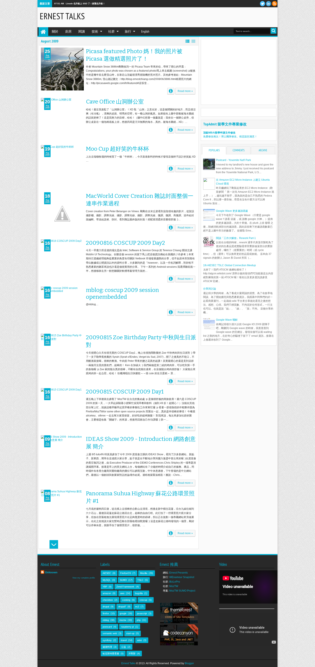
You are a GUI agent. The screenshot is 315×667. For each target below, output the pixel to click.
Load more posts (54, 544)
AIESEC (107, 573)
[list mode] (187, 41)
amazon (107, 593)
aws (122, 593)
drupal (106, 606)
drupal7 (122, 606)
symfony (107, 640)
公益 (123, 647)
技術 (95, 31)
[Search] (273, 31)
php (139, 620)
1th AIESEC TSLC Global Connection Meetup (229, 265)
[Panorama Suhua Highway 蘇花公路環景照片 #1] (62, 511)
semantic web (110, 633)
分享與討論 (209, 288)
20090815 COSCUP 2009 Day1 (125, 391)
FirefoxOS (125, 573)
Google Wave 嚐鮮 (227, 319)
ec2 (137, 606)
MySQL (107, 580)
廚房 (68, 31)
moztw (122, 620)
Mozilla (143, 573)
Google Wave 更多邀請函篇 (232, 210)
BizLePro (174, 581)
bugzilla (139, 593)
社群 (111, 31)
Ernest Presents (178, 572)
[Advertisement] (225, 17)
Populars (214, 150)
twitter (262, 3)
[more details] (170, 91)
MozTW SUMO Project (182, 590)
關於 (55, 31)
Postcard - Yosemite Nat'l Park (233, 160)
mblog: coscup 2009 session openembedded (122, 293)
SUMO (123, 580)
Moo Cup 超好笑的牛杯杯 (117, 148)
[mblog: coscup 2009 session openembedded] (62, 308)
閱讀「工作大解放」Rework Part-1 (236, 238)
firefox (106, 613)
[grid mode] (193, 41)
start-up (130, 633)
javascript (142, 613)
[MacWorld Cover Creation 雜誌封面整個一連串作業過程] (62, 213)
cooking (126, 600)
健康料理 (107, 647)
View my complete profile (83, 578)
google (123, 613)
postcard (107, 626)
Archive (263, 150)
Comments (238, 150)
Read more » (185, 91)
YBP (105, 586)
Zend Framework (125, 586)
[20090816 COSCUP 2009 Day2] (62, 260)
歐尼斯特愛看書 (111, 653)
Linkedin (268, 3)
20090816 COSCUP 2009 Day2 (125, 242)
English (145, 31)
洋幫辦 (131, 653)
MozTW (173, 586)
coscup (143, 600)
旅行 (128, 31)
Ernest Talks (62, 16)
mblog (106, 620)
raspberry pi (127, 626)
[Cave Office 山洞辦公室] (62, 119)
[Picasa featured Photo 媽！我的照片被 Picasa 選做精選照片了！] (62, 69)
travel (124, 640)
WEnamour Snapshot (181, 577)
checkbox (108, 600)
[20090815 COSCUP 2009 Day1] (62, 409)
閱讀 (81, 31)
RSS (274, 3)
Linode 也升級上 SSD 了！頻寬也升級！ (85, 3)
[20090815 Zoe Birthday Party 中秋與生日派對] (62, 355)
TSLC (140, 580)
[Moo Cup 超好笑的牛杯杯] (62, 166)
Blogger (189, 663)
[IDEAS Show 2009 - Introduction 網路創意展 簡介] (62, 456)
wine (139, 640)
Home (43, 31)
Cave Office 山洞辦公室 (115, 101)
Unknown (51, 572)
